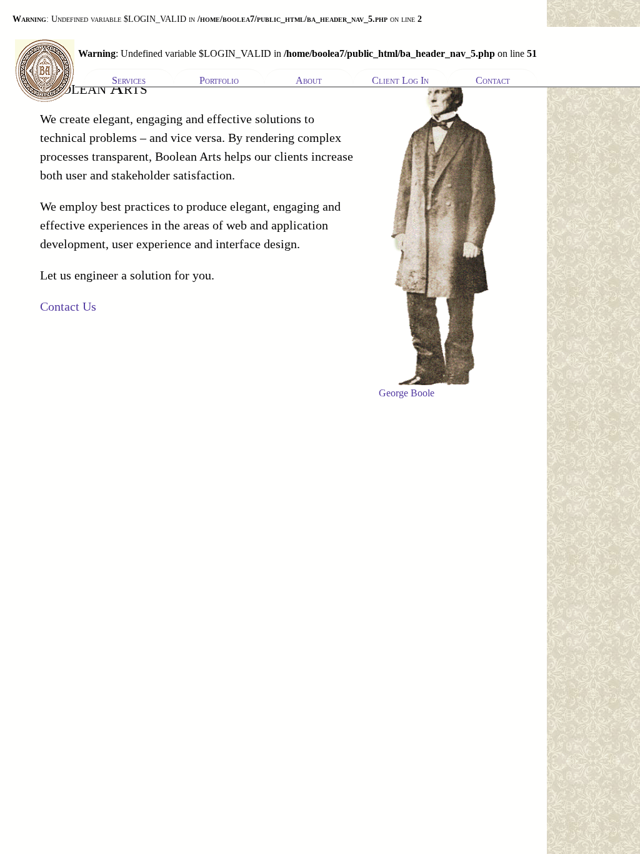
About (309, 80)
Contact (493, 80)
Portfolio (219, 80)
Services (129, 80)
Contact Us (68, 306)
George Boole (406, 393)
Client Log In (400, 80)
